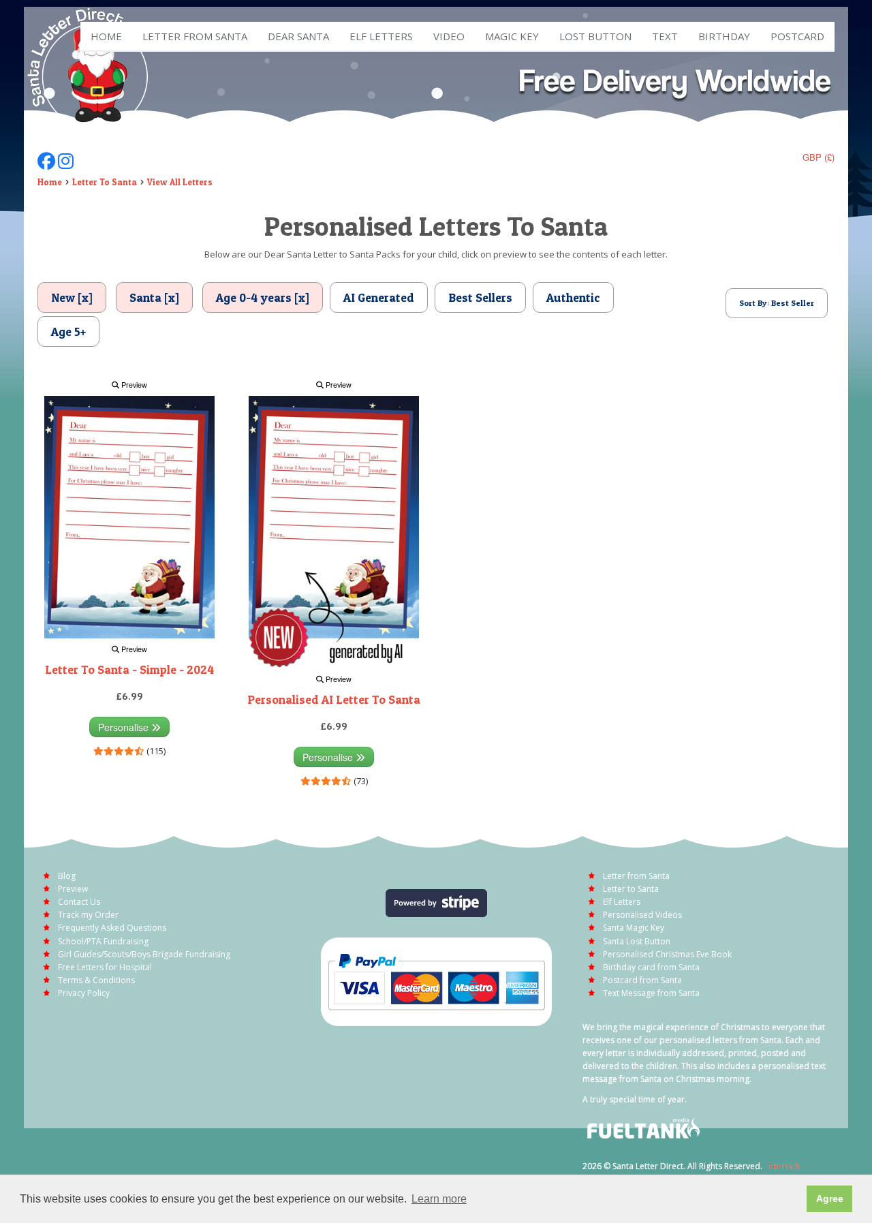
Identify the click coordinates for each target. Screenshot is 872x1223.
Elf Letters (621, 902)
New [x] (72, 297)
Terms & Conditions (96, 980)
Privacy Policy (84, 993)
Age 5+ (68, 331)
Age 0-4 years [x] (262, 297)
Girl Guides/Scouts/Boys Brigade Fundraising (144, 954)
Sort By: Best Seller (776, 303)
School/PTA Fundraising (103, 941)
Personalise (124, 727)
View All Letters (180, 181)
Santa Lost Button (636, 941)
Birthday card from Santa (651, 967)
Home (106, 36)
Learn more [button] (439, 1199)
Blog (67, 876)
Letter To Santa (104, 181)
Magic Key (512, 36)
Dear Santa (298, 36)
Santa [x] (154, 297)
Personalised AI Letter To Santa (333, 699)
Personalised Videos (642, 914)
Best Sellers (480, 297)
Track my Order (88, 914)
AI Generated (378, 297)
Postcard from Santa (642, 980)
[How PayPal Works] (436, 980)
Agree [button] (829, 1198)
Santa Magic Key (633, 927)
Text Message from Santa (651, 993)
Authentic (573, 297)
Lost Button (595, 36)
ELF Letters (381, 36)
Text (665, 36)
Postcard (797, 36)
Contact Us (79, 902)
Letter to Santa (631, 889)
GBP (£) (819, 157)
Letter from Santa (194, 36)
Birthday (724, 36)
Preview (133, 385)
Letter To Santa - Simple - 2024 (129, 669)
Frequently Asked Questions (112, 927)
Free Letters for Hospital (105, 967)
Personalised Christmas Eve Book (667, 954)
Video (449, 36)
